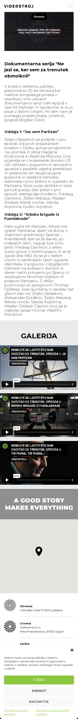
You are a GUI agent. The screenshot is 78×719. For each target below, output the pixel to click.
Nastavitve (39, 702)
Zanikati (39, 691)
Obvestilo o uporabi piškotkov (16, 712)
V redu (39, 680)
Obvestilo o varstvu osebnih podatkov (53, 712)
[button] (72, 650)
